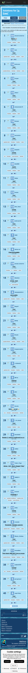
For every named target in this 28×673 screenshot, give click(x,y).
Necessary (6, 668)
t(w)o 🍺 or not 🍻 (14, 409)
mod (14, 181)
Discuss (4, 625)
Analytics (14, 668)
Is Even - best (14, 281)
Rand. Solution (7, 629)
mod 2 (14, 167)
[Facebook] (22, 636)
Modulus (14, 452)
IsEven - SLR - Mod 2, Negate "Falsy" (14, 466)
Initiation (14, 611)
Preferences (23, 668)
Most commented (19, 23)
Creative (14, 18)
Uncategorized (14, 21)
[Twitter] (25, 636)
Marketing (14, 671)
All (2, 25)
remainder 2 (13, 494)
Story (3, 620)
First (14, 53)
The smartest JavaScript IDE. (19, 643)
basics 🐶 (14, 38)
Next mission (6, 631)
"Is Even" (14, 567)
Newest (12, 23)
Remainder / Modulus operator (14, 525)
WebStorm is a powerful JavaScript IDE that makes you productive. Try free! (13, 646)
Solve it (4, 622)
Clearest (13, 380)
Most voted (7, 23)
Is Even (14, 152)
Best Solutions (7, 627)
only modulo (14, 295)
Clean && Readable (14, 252)
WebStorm (22, 641)
